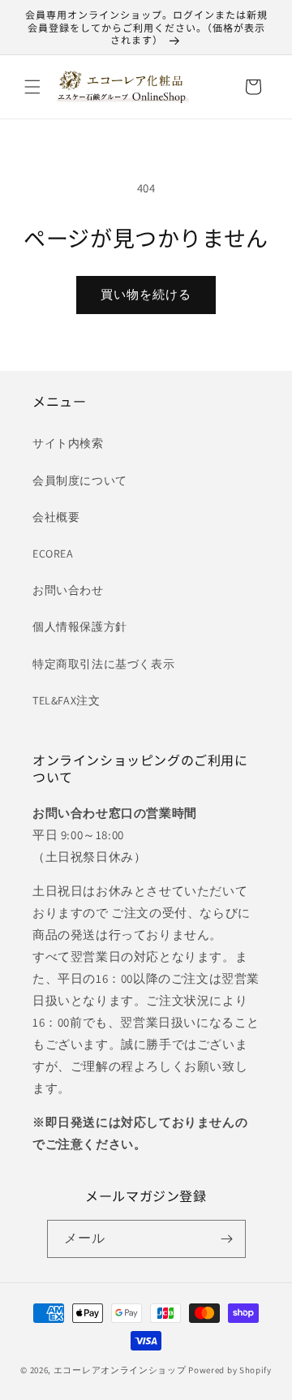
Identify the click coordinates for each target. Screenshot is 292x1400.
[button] (32, 87)
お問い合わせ (68, 590)
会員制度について (79, 480)
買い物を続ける (146, 294)
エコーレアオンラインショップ (120, 1370)
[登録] (227, 1239)
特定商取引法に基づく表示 (103, 664)
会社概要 (55, 517)
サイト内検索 (68, 443)
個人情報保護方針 (79, 626)
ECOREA (53, 553)
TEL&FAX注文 (66, 700)
